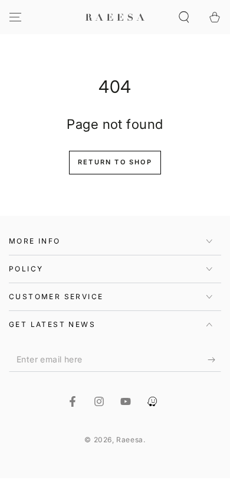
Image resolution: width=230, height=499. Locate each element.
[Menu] (15, 17)
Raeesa (129, 439)
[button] (184, 17)
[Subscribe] (214, 360)
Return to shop (115, 162)
